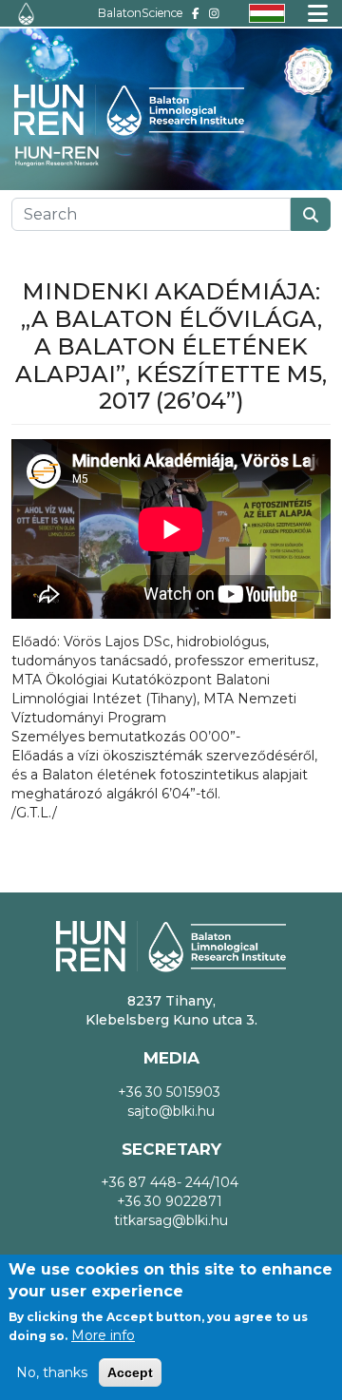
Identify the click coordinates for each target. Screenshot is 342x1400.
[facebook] (196, 13)
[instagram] (214, 13)
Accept (130, 1372)
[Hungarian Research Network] (66, 156)
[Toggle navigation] (318, 13)
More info (103, 1335)
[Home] (26, 14)
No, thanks (51, 1372)
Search (311, 214)
